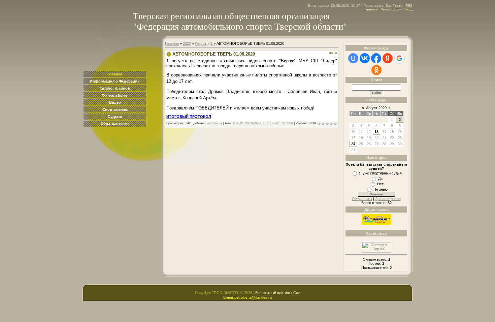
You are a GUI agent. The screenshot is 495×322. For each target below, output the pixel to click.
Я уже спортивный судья (380, 173)
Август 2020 (376, 108)
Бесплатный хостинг (272, 293)
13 (376, 132)
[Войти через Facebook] (376, 58)
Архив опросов (388, 199)
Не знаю (380, 189)
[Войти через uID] (353, 58)
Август (200, 43)
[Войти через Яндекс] (388, 58)
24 (353, 144)
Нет (380, 184)
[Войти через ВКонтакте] (365, 58)
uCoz (295, 293)
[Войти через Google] (399, 58)
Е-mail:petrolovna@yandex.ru (247, 297)
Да (380, 178)
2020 (187, 43)
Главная (371, 9)
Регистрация (391, 9)
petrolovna (214, 123)
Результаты (362, 199)
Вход (408, 9)
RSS (408, 5)
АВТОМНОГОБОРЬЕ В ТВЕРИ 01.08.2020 (263, 123)
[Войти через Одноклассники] (376, 70)
